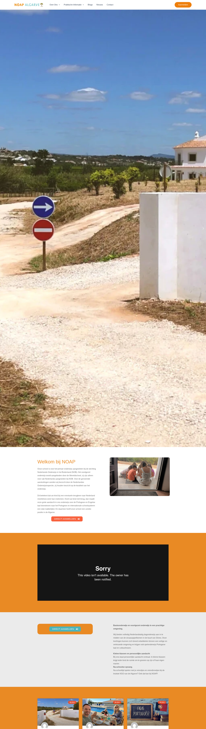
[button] (183, 5)
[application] (59, 5)
